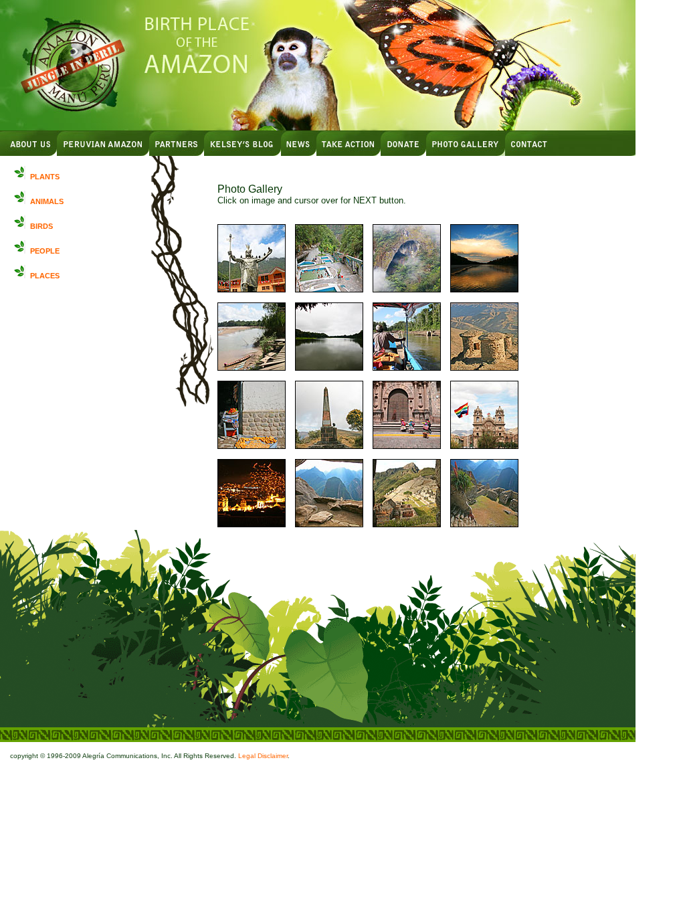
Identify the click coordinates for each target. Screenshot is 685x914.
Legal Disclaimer (263, 755)
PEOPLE (45, 251)
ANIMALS (47, 201)
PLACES (45, 276)
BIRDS (41, 226)
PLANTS (45, 177)
